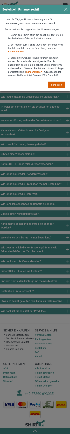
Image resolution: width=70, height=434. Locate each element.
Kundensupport (34, 71)
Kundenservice (16, 51)
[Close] (66, 10)
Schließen (56, 84)
